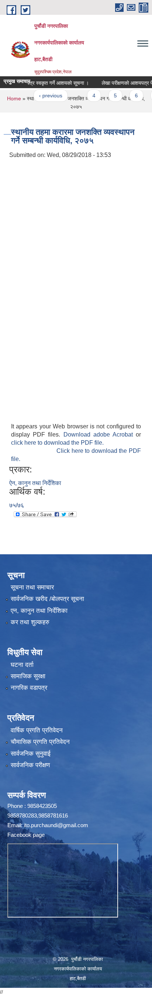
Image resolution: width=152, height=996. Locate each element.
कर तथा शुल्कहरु (30, 622)
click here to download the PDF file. (57, 442)
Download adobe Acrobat (99, 434)
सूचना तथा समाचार (32, 587)
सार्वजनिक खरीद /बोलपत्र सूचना (47, 598)
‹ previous (42, 95)
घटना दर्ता (22, 664)
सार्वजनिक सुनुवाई (31, 753)
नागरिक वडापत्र (29, 687)
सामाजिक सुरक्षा (28, 676)
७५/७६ (16, 505)
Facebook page (26, 835)
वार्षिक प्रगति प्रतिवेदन (37, 730)
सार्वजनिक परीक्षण (30, 765)
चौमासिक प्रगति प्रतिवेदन (40, 741)
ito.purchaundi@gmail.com (56, 825)
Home (14, 98)
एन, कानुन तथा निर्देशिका (39, 610)
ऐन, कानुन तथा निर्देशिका (35, 483)
